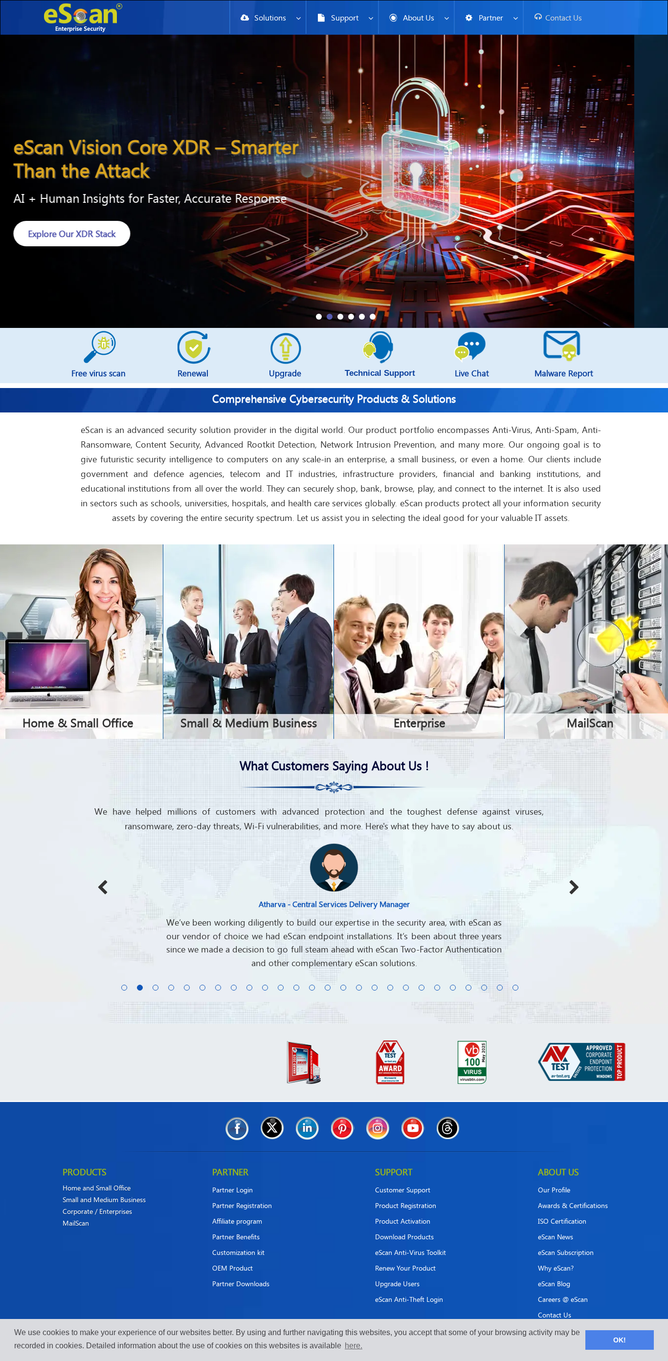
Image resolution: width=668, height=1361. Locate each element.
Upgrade (285, 373)
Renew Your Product (405, 1254)
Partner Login (232, 1176)
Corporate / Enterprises (97, 1198)
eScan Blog (554, 1270)
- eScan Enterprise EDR (109, 198)
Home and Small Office (97, 1174)
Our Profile (554, 1176)
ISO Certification (562, 1207)
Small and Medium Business (104, 1186)
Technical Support (380, 373)
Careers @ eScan (563, 1286)
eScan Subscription (566, 1239)
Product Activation (402, 1207)
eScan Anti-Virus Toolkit (410, 1239)
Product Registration (405, 1192)
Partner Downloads (240, 1270)
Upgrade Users (397, 1270)
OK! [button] (619, 1340)
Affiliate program (237, 1207)
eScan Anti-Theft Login (409, 1286)
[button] (319, 317)
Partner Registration (242, 1192)
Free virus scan (98, 373)
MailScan (590, 722)
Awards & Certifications (573, 1192)
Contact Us (554, 1301)
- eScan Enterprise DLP (108, 223)
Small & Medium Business (248, 722)
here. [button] (353, 1345)
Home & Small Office (78, 722)
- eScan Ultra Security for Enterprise (143, 247)
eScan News (555, 1223)
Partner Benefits (236, 1223)
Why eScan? (556, 1254)
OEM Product (232, 1254)
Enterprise (419, 722)
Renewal (193, 373)
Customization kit (238, 1239)
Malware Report (563, 373)
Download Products (404, 1223)
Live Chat (472, 373)
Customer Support (402, 1176)
